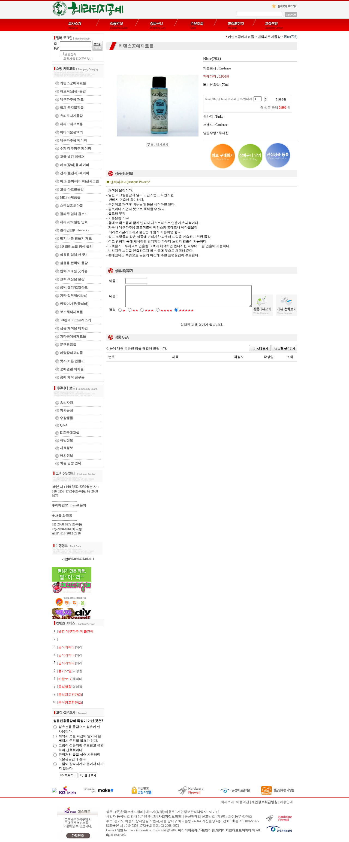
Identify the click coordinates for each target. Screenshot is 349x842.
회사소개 (227, 802)
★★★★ (166, 310)
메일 (120, 830)
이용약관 (242, 802)
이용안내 (286, 802)
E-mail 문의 (77, 505)
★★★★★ (186, 310)
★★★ (149, 310)
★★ (135, 310)
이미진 (214, 812)
